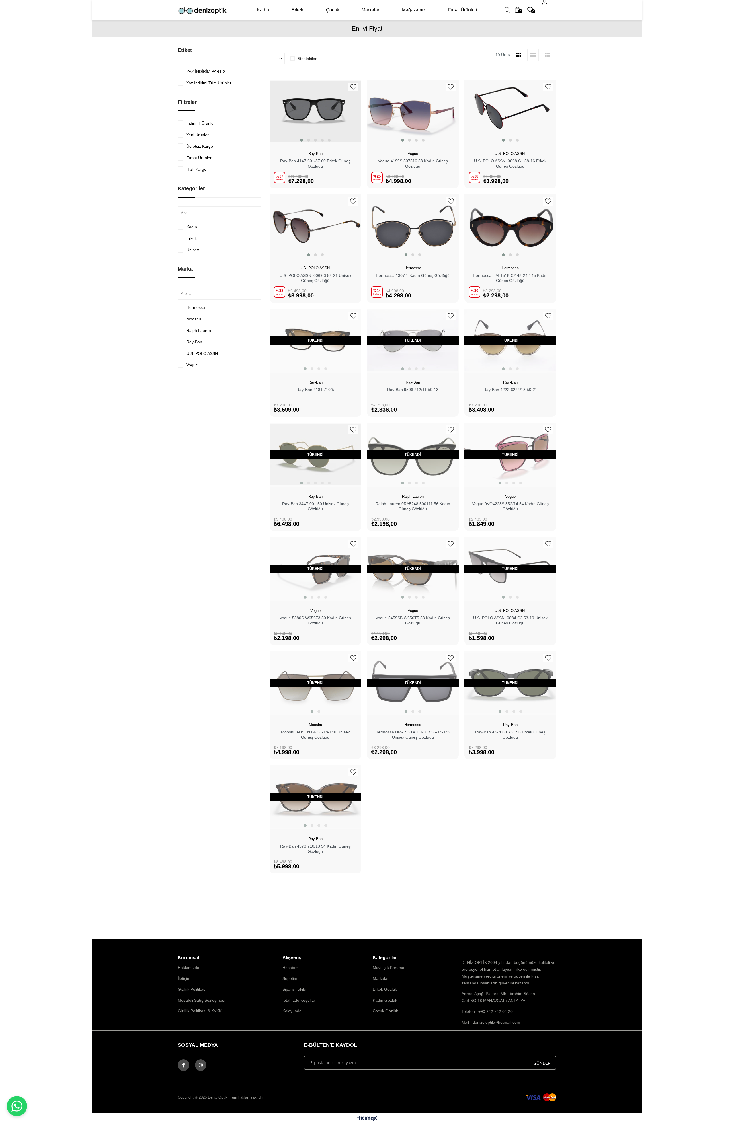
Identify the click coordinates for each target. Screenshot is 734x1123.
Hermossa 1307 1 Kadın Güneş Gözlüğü (413, 275)
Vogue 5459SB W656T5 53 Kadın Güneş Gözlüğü (413, 620)
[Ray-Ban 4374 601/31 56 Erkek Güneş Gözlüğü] (510, 683)
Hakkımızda (188, 967)
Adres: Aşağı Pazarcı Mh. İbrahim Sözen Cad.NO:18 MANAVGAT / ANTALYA (498, 997)
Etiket (185, 50)
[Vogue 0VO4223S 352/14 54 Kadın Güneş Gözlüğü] (510, 455)
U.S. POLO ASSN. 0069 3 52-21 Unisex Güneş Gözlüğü (315, 278)
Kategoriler (191, 188)
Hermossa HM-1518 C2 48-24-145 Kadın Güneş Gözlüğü (510, 278)
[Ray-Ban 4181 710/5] (315, 341)
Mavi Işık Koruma (388, 967)
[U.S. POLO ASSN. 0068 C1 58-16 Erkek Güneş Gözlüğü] (510, 112)
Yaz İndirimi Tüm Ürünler (208, 83)
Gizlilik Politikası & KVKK (200, 1011)
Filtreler (187, 102)
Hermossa (195, 307)
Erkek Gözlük (385, 989)
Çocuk (332, 9)
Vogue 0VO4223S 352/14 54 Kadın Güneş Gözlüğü (510, 506)
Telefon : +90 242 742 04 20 (487, 1011)
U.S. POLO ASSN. (202, 353)
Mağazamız (413, 9)
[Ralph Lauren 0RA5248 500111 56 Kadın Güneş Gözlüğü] (413, 455)
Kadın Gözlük (385, 1000)
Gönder (542, 1063)
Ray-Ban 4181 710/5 (315, 389)
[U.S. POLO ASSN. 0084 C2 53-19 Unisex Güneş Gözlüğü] (510, 569)
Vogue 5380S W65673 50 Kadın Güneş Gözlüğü (315, 620)
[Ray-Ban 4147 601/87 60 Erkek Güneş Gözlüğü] (315, 112)
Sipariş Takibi (294, 989)
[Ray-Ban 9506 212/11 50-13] (413, 341)
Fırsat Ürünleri (462, 9)
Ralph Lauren (198, 330)
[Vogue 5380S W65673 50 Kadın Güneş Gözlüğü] (315, 569)
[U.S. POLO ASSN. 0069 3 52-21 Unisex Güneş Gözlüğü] (315, 226)
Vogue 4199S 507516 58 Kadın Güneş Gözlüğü (413, 163)
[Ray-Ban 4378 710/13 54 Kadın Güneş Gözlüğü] (315, 797)
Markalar (370, 9)
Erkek (297, 9)
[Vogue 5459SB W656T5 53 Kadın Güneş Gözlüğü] (413, 569)
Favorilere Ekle (353, 87)
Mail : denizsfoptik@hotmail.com (491, 1022)
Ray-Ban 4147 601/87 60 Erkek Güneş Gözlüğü (315, 163)
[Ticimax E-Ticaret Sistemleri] (367, 1119)
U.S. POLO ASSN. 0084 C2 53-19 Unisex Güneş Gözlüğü (510, 620)
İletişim (184, 978)
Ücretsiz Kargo (199, 146)
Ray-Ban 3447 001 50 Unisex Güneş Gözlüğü (315, 506)
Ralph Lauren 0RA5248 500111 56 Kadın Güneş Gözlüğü (413, 506)
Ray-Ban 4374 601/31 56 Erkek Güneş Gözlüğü (510, 734)
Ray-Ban (194, 342)
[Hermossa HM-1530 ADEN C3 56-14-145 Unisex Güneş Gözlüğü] (413, 683)
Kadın (263, 9)
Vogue (192, 365)
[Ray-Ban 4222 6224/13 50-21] (510, 341)
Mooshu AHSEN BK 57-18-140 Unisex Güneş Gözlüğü (315, 734)
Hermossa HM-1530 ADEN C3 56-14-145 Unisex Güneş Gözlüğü (412, 734)
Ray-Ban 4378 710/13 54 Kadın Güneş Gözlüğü (315, 849)
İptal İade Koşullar (298, 1000)
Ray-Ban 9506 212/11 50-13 (412, 389)
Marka (185, 269)
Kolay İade (292, 1011)
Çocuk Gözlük (385, 1011)
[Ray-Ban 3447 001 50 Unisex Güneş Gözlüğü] (315, 455)
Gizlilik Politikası (192, 989)
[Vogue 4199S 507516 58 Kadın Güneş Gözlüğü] (413, 112)
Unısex (192, 250)
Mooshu (193, 319)
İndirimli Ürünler (200, 123)
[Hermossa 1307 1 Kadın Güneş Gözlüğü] (413, 226)
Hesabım (290, 967)
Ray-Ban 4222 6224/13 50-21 (510, 389)
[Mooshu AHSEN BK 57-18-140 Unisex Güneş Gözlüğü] (315, 683)
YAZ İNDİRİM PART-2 (205, 71)
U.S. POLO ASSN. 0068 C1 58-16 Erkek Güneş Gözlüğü (510, 163)
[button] (301, 140)
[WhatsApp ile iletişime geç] (17, 1106)
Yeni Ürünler (197, 135)
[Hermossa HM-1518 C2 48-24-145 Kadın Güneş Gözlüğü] (510, 226)
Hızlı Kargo (196, 169)
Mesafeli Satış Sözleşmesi (201, 1000)
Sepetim (289, 978)
